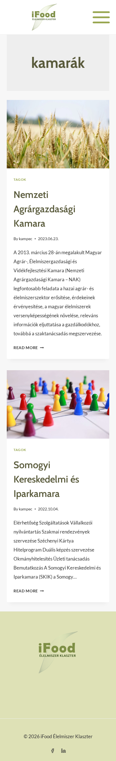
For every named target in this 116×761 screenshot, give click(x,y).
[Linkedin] (63, 750)
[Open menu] (101, 17)
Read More (29, 347)
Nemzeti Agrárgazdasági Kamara (44, 209)
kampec (25, 238)
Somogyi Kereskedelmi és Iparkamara (46, 479)
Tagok (20, 179)
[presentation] (58, 134)
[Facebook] (52, 750)
